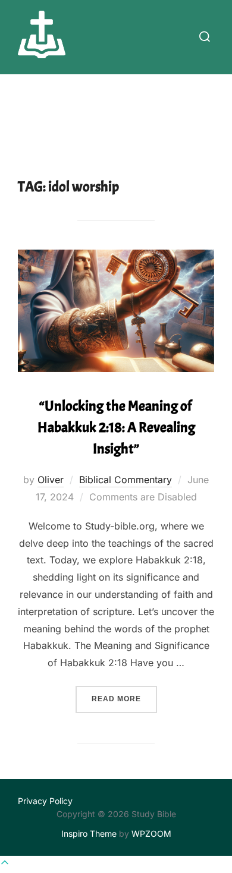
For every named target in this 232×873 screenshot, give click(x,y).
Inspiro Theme (89, 833)
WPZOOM (151, 833)
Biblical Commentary (125, 480)
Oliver (50, 480)
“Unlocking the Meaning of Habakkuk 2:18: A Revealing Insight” (116, 427)
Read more (124, 698)
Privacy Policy (45, 801)
